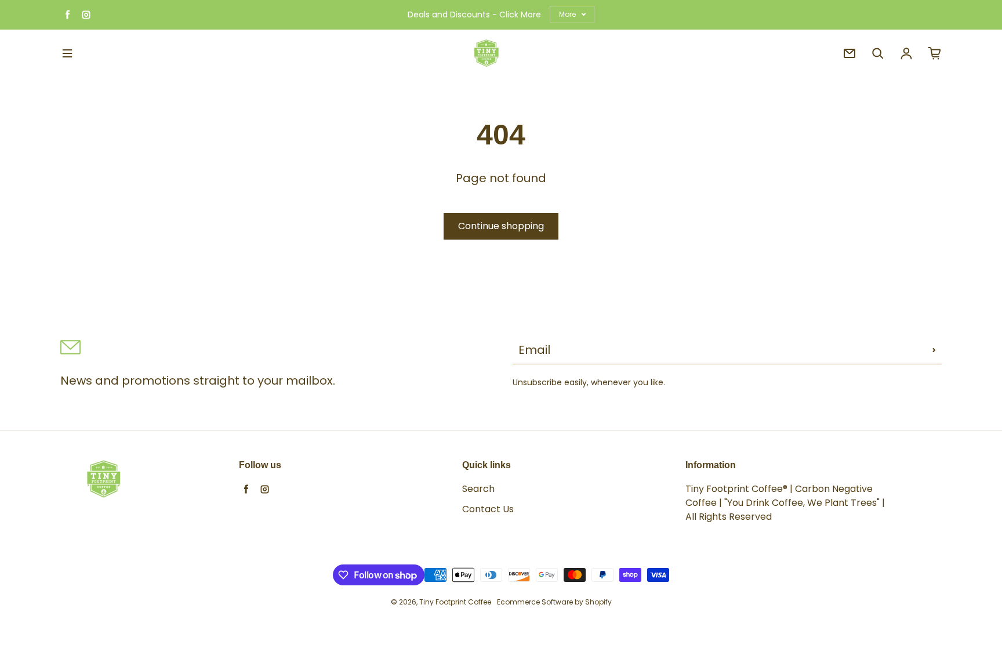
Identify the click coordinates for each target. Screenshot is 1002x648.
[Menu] (67, 53)
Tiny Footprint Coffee (455, 602)
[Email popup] (849, 53)
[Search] (878, 53)
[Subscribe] (934, 349)
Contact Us (488, 509)
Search (478, 488)
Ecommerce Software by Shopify (554, 602)
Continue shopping (501, 226)
